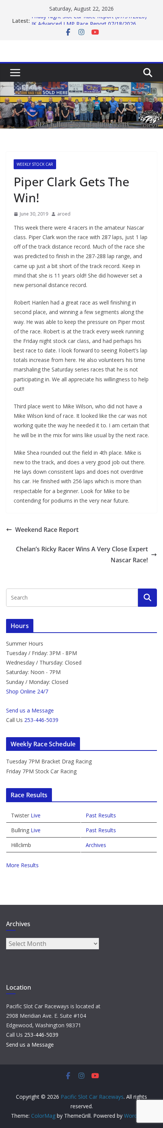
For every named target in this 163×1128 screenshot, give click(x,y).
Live (36, 815)
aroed (64, 214)
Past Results (101, 815)
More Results (22, 865)
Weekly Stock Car (35, 164)
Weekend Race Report (46, 529)
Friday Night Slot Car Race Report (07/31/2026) (89, 19)
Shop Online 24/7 (27, 691)
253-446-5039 (41, 719)
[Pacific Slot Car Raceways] (81, 87)
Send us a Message (30, 710)
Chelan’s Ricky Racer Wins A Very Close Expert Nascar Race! (82, 554)
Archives (96, 845)
